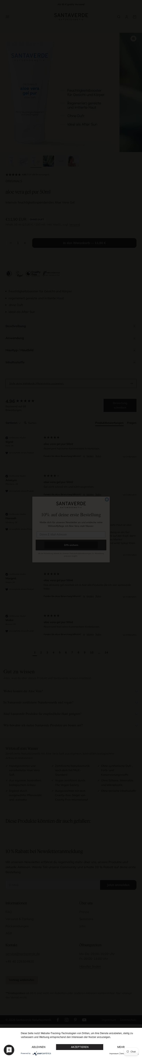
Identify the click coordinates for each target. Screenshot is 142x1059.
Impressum (114, 1053)
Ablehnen (38, 1047)
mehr (121, 1047)
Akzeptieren (79, 1047)
